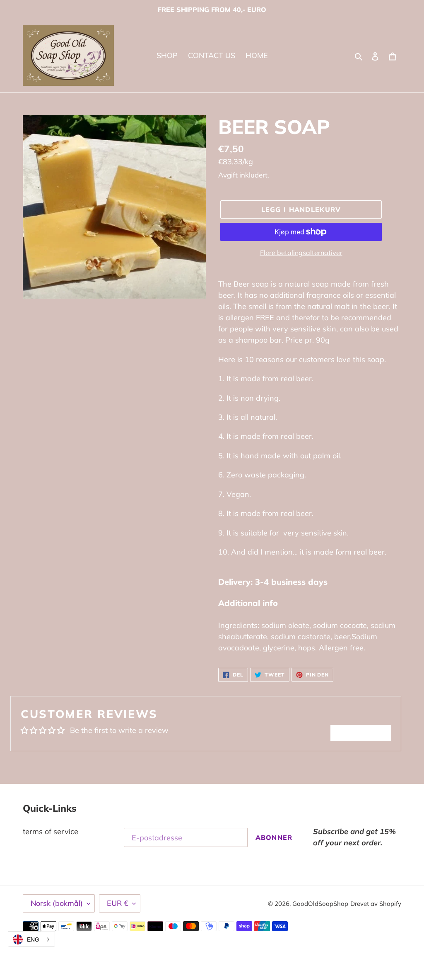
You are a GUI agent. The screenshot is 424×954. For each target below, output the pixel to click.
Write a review (360, 732)
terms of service (50, 831)
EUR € (117, 903)
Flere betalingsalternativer (301, 252)
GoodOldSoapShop (320, 904)
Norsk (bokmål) (57, 903)
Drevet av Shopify (375, 904)
